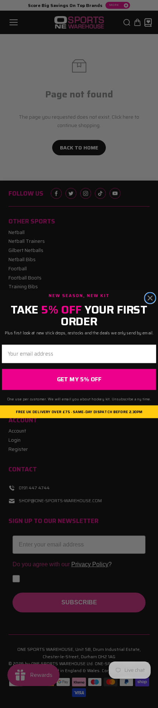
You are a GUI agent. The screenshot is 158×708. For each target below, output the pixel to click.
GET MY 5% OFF (79, 379)
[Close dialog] (150, 298)
